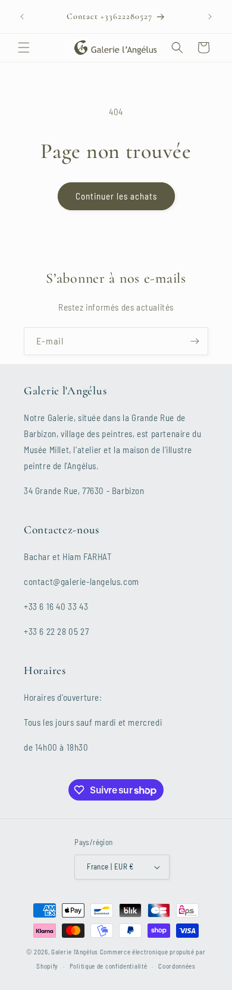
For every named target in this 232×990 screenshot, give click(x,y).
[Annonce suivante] (210, 17)
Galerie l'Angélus (74, 952)
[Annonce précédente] (22, 17)
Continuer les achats (116, 196)
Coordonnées (177, 966)
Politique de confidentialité (109, 966)
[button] (24, 47)
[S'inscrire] (194, 341)
